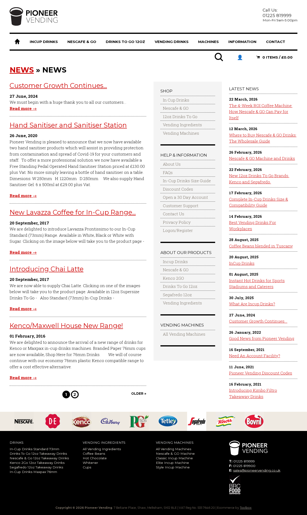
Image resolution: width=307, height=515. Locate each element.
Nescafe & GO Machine (175, 453)
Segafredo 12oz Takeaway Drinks (36, 467)
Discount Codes (178, 189)
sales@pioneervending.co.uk (256, 470)
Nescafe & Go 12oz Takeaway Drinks (39, 458)
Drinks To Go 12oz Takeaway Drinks (38, 453)
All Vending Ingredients (102, 449)
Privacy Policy (177, 222)
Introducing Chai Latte (46, 269)
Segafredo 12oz (177, 294)
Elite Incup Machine (172, 463)
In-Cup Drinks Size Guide (187, 180)
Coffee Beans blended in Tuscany (261, 246)
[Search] (219, 60)
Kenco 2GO (173, 278)
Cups (87, 467)
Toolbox (246, 507)
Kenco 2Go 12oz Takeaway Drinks (37, 463)
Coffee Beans (94, 453)
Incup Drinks (175, 261)
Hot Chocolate (95, 458)
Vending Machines (181, 133)
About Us (172, 164)
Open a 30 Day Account (185, 197)
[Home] (17, 41)
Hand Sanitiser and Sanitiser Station (68, 125)
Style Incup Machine (173, 467)
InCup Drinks (241, 263)
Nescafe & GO (176, 108)
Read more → (23, 108)
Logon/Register (178, 230)
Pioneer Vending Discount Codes (260, 373)
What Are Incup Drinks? (252, 304)
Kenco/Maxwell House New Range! (66, 326)
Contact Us (173, 214)
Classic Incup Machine (174, 458)
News (22, 69)
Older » (138, 393)
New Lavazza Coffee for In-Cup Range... (73, 212)
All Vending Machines (184, 334)
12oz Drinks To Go (180, 116)
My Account (239, 57)
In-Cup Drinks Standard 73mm (34, 449)
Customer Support (180, 205)
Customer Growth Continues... (58, 86)
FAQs (168, 172)
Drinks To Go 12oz (180, 286)
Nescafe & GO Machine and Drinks (262, 158)
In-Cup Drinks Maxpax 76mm (33, 472)
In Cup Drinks (176, 100)
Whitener (90, 463)
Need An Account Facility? (254, 355)
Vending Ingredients (182, 124)
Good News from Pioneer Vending (261, 338)
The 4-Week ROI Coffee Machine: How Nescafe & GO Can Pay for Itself (260, 112)
